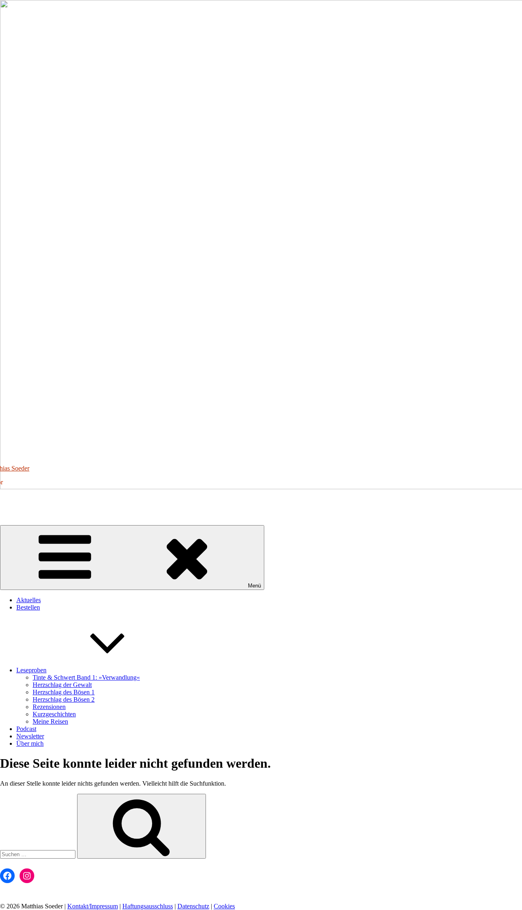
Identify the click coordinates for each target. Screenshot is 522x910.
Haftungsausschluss (147, 906)
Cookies (224, 906)
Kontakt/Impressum (92, 906)
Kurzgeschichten (54, 714)
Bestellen (28, 607)
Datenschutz (193, 906)
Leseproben (31, 670)
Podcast (26, 728)
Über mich (30, 743)
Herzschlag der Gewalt (62, 684)
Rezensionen (49, 706)
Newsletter (30, 736)
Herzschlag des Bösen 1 (64, 692)
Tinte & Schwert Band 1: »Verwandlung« (86, 677)
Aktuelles (28, 599)
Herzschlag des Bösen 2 (64, 699)
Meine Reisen (50, 721)
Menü (254, 586)
